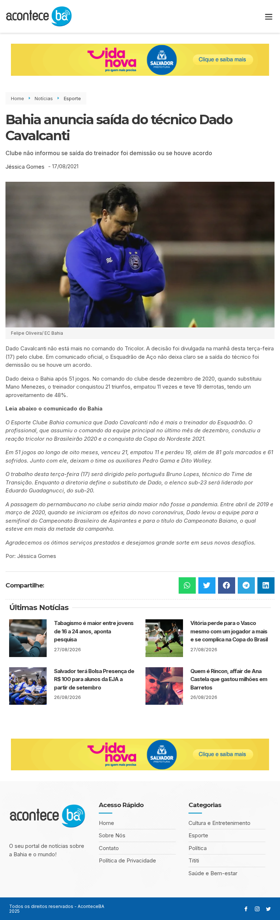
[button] (268, 17)
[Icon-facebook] (246, 909)
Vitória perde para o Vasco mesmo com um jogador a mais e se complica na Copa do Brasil (229, 631)
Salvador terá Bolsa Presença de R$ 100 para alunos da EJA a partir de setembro (94, 679)
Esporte (72, 98)
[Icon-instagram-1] (257, 909)
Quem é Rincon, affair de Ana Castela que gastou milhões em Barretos (228, 679)
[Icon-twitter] (268, 909)
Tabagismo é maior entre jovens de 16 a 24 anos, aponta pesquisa (93, 631)
